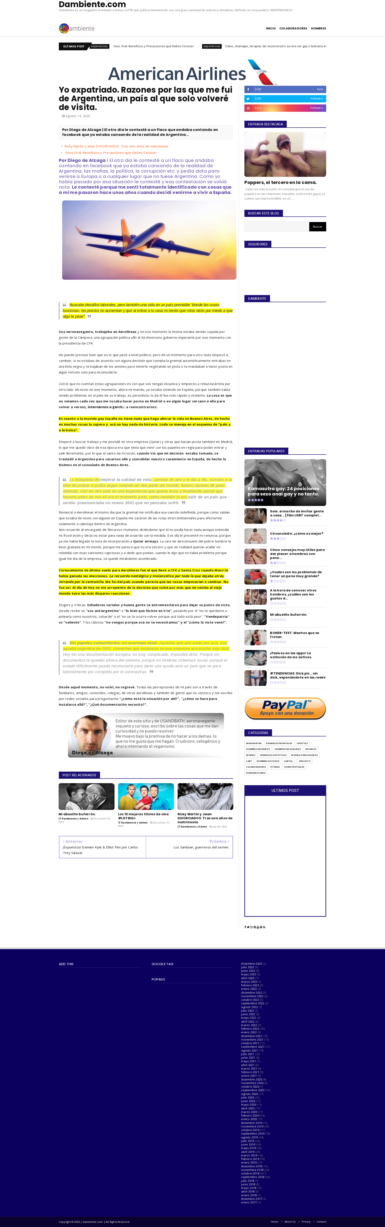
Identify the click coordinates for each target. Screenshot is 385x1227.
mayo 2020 (248, 1105)
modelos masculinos (304, 755)
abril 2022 (247, 1021)
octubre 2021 (250, 1043)
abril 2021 (247, 1065)
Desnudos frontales (279, 743)
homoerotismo (255, 772)
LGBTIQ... (289, 761)
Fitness (275, 766)
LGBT (249, 761)
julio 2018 (247, 1181)
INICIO (271, 28)
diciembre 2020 (251, 1079)
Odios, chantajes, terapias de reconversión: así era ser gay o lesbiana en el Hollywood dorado (235, 46)
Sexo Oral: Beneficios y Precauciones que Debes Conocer (97, 46)
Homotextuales (294, 766)
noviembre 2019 (252, 1126)
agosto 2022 (249, 1007)
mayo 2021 (248, 1061)
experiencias (155, 46)
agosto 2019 (249, 1137)
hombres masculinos (288, 749)
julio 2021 (247, 1054)
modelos (310, 749)
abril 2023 (247, 978)
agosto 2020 (249, 1094)
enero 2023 (249, 989)
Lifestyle (302, 743)
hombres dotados (268, 761)
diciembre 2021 (251, 1036)
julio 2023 (247, 967)
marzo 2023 (249, 982)
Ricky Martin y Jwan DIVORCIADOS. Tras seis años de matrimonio (116, 146)
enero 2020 (249, 1119)
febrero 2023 (250, 985)
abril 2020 (247, 1108)
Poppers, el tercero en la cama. (280, 182)
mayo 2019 (248, 1148)
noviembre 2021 (252, 1039)
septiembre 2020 (252, 1090)
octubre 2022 (250, 1000)
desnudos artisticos (273, 755)
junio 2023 (248, 971)
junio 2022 (248, 1014)
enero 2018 (249, 1195)
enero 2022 (249, 1032)
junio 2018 (248, 1184)
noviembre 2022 (252, 996)
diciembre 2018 (251, 1166)
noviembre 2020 (252, 1083)
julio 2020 (247, 1097)
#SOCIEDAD (318, 46)
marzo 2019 (249, 1155)
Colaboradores (256, 766)
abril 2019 (247, 1152)
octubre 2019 (250, 1130)
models (250, 755)
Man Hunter (253, 743)
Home (275, 1221)
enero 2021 (249, 1076)
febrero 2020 (250, 1115)
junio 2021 (248, 1058)
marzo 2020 (249, 1112)
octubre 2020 (250, 1086)
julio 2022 (247, 1011)
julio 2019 (247, 1141)
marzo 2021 (249, 1068)
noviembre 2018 (252, 1170)
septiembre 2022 (252, 1003)
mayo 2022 (248, 1018)
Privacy (306, 1221)
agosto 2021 (249, 1050)
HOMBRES (318, 28)
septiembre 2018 (252, 1177)
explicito (305, 761)
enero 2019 (249, 1162)
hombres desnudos (258, 749)
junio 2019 (248, 1144)
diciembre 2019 (251, 1123)
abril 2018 (247, 1191)
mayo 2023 (248, 974)
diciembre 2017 (251, 1199)
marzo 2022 (249, 1025)
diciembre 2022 (251, 993)
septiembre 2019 (252, 1133)
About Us (290, 1221)
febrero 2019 (250, 1159)
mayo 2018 (248, 1188)
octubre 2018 (250, 1173)
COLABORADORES (293, 28)
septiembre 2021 (252, 1047)
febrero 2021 (250, 1072)
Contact (321, 1221)
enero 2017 (249, 1202)
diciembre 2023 (251, 964)
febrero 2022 (250, 1029)
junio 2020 (248, 1101)
